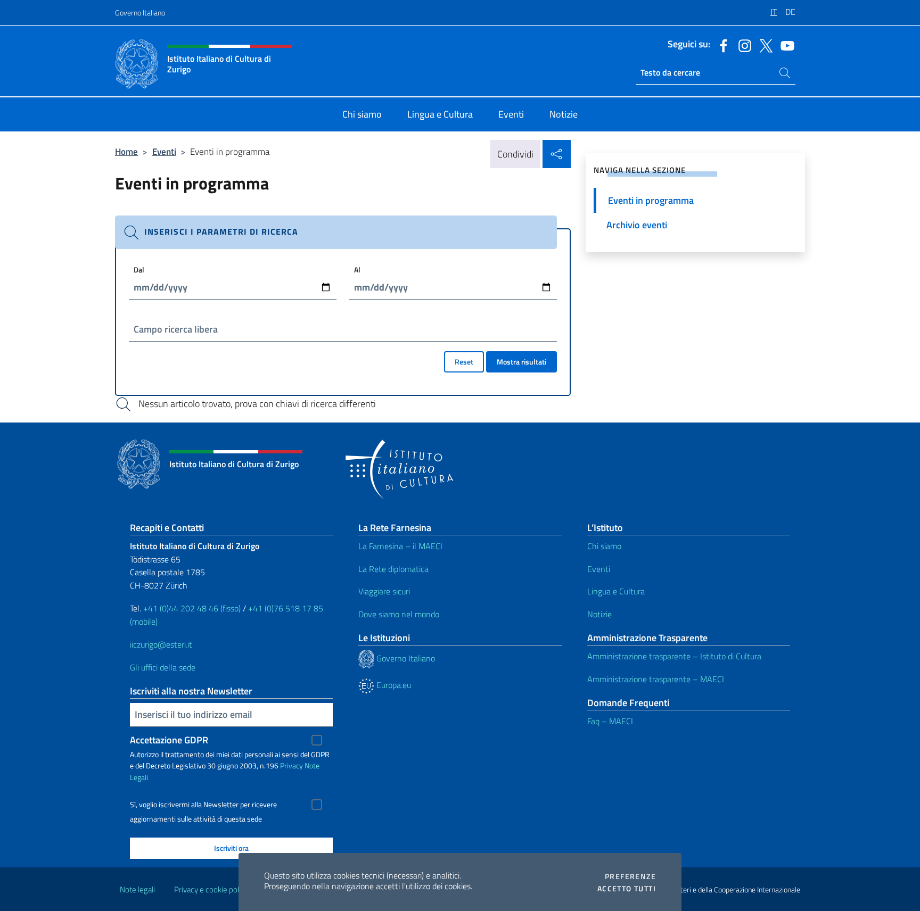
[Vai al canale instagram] (742, 44)
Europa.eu (392, 684)
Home (126, 151)
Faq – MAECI (610, 721)
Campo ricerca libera (176, 329)
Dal (139, 269)
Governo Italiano (140, 12)
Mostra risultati (521, 361)
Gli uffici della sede (162, 667)
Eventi (164, 151)
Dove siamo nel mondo (398, 614)
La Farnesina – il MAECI (400, 546)
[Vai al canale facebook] (721, 44)
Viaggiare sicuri (384, 591)
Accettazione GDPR (169, 740)
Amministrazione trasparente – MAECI (655, 679)
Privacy (291, 765)
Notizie (599, 614)
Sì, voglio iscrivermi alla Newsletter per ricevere (203, 804)
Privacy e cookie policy (211, 889)
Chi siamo (604, 546)
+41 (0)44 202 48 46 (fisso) (192, 608)
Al (357, 269)
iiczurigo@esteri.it (161, 644)
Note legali (137, 889)
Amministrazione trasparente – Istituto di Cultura (674, 656)
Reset (464, 361)
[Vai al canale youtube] (784, 44)
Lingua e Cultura (616, 591)
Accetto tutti (626, 888)
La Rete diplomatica (393, 568)
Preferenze (630, 876)
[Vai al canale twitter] (763, 44)
